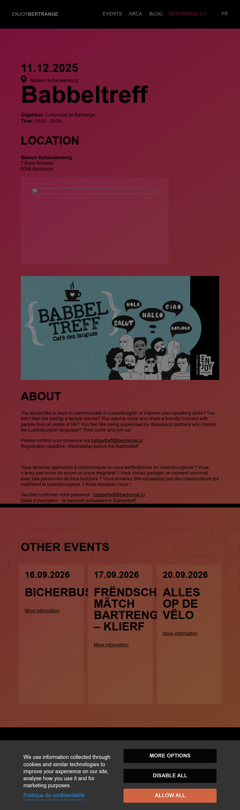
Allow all (170, 795)
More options (170, 755)
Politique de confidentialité (54, 795)
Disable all (170, 775)
